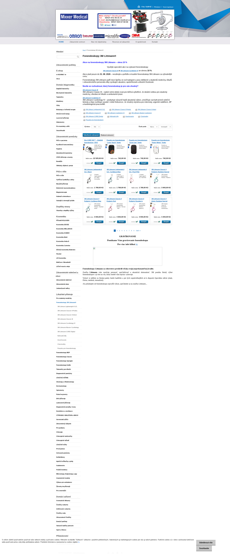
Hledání (59, 52)
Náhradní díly (114, 116)
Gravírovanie (129, 116)
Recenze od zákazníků (121, 42)
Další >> (138, 230)
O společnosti (141, 42)
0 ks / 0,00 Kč (146, 7)
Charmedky (144, 116)
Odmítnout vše (206, 543)
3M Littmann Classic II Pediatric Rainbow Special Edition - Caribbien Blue (160, 172)
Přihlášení (157, 7)
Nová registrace (168, 7)
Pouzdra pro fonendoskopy (95, 120)
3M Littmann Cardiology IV (129, 71)
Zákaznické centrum (77, 42)
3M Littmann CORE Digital (94, 116)
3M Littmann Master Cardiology (141, 113)
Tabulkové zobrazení (91, 135)
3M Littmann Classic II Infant (147, 109)
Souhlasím (204, 548)
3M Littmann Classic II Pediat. (121, 109)
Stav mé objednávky (98, 42)
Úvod (84, 50)
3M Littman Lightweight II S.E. (95, 109)
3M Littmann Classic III (110, 71)
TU (137, 244)
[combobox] (153, 126)
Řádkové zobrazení (107, 135)
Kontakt (155, 42)
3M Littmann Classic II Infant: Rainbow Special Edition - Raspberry (159, 201)
